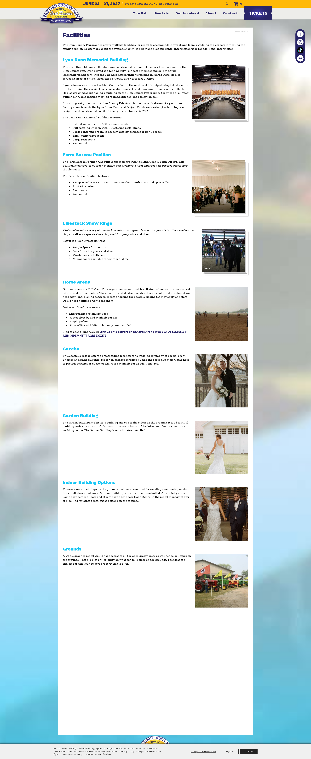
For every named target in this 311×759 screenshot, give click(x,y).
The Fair (140, 13)
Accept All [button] (248, 751)
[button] (218, 92)
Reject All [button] (230, 751)
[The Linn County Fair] (61, 14)
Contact (230, 13)
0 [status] (241, 3)
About (210, 13)
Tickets (258, 13)
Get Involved (187, 13)
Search (227, 3)
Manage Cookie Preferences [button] (203, 751)
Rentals (162, 13)
